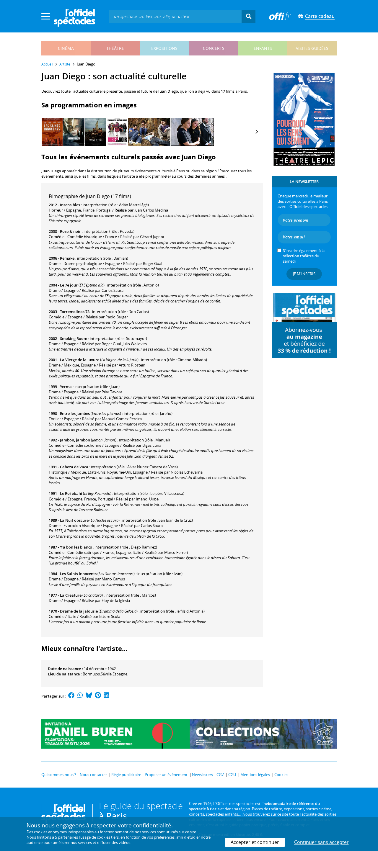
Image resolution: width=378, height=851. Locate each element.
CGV (220, 774)
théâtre (115, 48)
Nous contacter (93, 774)
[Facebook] (71, 696)
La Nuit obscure (74, 520)
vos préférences (161, 837)
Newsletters (202, 774)
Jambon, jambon (75, 440)
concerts (213, 48)
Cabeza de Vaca (74, 466)
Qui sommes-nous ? (58, 774)
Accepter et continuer (255, 842)
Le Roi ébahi (71, 493)
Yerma (66, 386)
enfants (263, 48)
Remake (67, 258)
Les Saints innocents (78, 573)
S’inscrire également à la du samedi (304, 256)
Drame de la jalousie (79, 611)
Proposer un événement (166, 774)
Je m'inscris (304, 273)
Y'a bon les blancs (76, 547)
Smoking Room (73, 338)
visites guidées (312, 48)
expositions (164, 48)
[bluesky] (89, 696)
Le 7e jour (69, 285)
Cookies (281, 774)
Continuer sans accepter (321, 842)
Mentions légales (255, 774)
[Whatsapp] (80, 696)
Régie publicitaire (126, 774)
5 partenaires (66, 837)
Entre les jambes (75, 413)
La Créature (71, 595)
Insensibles (70, 204)
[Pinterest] (98, 696)
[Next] (256, 131)
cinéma (66, 48)
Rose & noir (70, 231)
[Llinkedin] (106, 696)
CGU (232, 774)
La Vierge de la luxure (79, 359)
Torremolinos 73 (74, 311)
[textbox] (175, 16)
